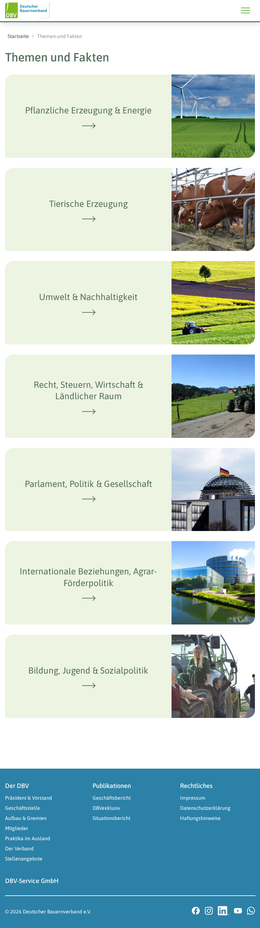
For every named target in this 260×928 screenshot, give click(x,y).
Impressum (192, 798)
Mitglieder (16, 828)
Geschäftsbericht (112, 798)
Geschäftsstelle (22, 808)
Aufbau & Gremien (26, 818)
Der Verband (19, 848)
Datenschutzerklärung (205, 808)
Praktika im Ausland (27, 838)
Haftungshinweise (200, 818)
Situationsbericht (111, 818)
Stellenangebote (23, 858)
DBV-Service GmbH (32, 880)
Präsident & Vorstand (28, 798)
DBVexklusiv (106, 808)
